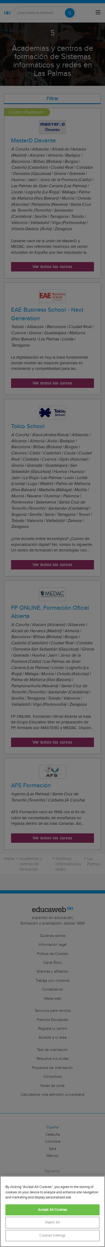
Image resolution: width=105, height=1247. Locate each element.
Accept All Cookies (52, 1210)
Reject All (52, 1222)
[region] (52, 1211)
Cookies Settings (52, 1236)
